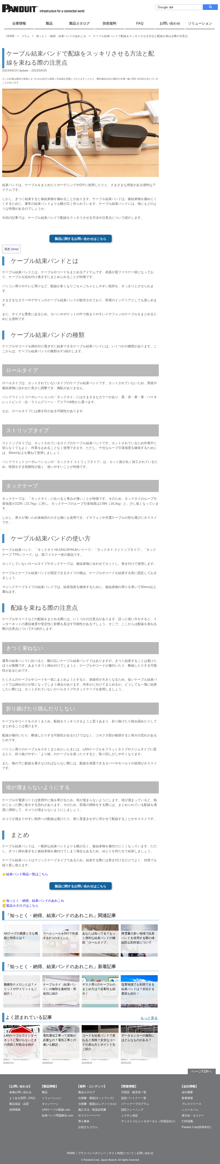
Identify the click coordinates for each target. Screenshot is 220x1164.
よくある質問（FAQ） (23, 1098)
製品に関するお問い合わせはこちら (80, 239)
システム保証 (129, 1115)
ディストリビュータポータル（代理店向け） (149, 1121)
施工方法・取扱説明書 (92, 1109)
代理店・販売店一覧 (133, 1092)
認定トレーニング (132, 1109)
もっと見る (149, 1018)
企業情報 (19, 23)
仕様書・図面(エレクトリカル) (97, 1103)
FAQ (139, 23)
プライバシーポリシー (92, 1153)
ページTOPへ (201, 1071)
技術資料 (109, 23)
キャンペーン (50, 1103)
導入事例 (83, 1121)
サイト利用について (121, 1153)
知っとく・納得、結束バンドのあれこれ (61, 36)
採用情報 (14, 1109)
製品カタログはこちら (22, 905)
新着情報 (187, 1098)
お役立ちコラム (88, 1127)
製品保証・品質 (19, 1103)
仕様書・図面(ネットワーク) (95, 1098)
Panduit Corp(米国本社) (196, 1127)
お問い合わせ (170, 23)
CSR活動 (187, 1121)
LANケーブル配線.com (56, 1109)
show (15, 249)
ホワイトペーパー (89, 1115)
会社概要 (187, 1092)
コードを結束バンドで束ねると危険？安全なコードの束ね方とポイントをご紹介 (98, 1042)
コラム (25, 36)
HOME (10, 36)
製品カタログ (79, 23)
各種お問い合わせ (20, 1092)
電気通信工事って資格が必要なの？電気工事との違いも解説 (59, 1040)
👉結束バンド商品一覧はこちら (25, 874)
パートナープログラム (135, 1103)
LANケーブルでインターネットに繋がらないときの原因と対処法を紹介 (20, 1040)
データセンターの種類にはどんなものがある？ (137, 1038)
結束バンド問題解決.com (57, 1115)
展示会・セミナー (193, 1115)
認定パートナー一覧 (133, 1098)
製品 (49, 23)
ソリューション (200, 23)
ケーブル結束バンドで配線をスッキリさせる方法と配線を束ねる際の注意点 (140, 36)
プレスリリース (191, 1103)
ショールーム (190, 1109)
